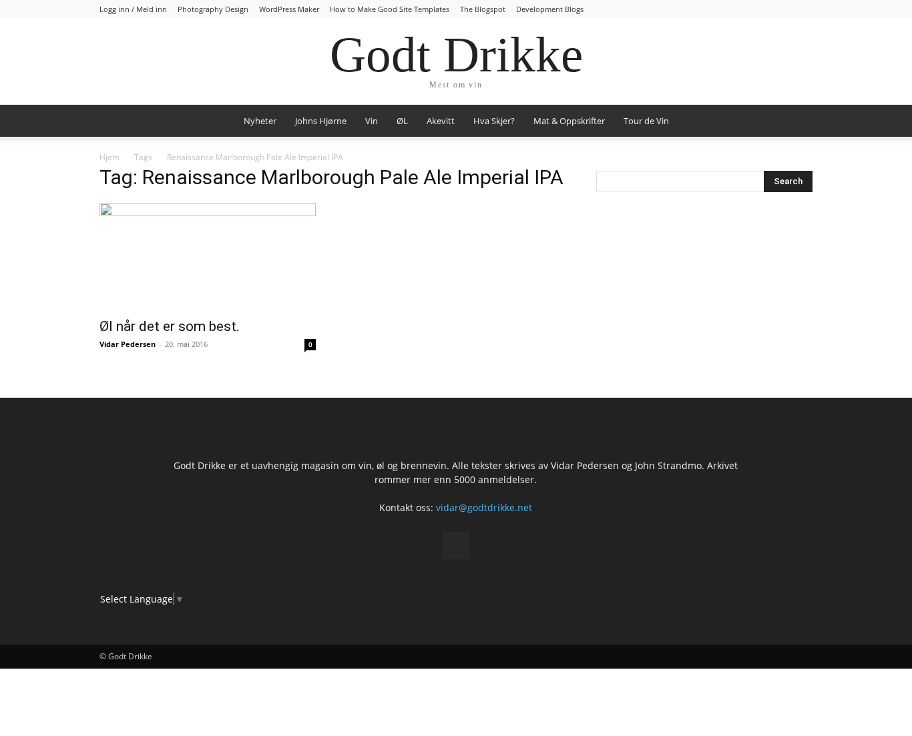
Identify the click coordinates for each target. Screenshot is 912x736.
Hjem (109, 157)
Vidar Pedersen (127, 344)
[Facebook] (456, 545)
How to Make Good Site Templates (389, 9)
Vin (371, 121)
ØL (402, 121)
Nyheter (260, 121)
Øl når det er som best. (169, 326)
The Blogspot (482, 9)
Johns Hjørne (321, 121)
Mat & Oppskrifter (569, 121)
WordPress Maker (289, 9)
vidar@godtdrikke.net (484, 507)
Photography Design (213, 9)
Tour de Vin (646, 121)
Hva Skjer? (494, 121)
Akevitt (441, 121)
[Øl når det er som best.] (207, 256)
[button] (796, 121)
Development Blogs (550, 9)
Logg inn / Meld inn (133, 9)
